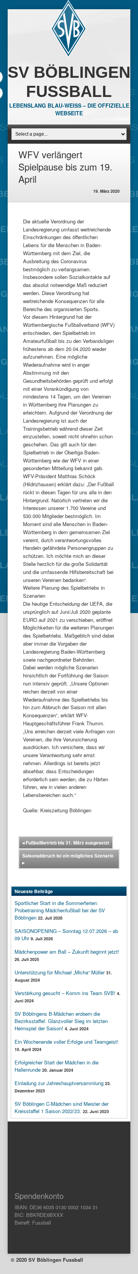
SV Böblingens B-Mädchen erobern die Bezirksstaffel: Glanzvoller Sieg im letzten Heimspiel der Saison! (61, 1021)
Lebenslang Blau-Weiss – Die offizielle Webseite (69, 109)
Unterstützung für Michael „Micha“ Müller (60, 972)
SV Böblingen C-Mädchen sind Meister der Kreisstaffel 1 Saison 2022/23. (61, 1107)
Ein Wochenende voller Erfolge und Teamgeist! (66, 1041)
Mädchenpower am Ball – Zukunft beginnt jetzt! (67, 951)
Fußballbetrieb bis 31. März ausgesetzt (65, 842)
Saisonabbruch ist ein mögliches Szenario (67, 859)
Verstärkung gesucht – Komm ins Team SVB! (65, 993)
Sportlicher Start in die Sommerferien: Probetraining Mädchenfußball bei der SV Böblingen (60, 910)
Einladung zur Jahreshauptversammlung (59, 1083)
